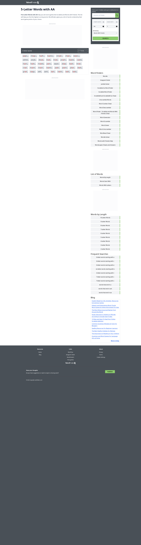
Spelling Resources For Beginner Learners (105, 328)
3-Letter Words (105, 245)
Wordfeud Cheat (105, 133)
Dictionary (96, 30)
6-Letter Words (105, 233)
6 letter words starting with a (105, 257)
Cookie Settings (101, 357)
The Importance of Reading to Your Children (105, 333)
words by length (105, 177)
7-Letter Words (105, 229)
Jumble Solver (105, 84)
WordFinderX (70, 357)
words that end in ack (105, 289)
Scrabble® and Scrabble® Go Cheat (105, 96)
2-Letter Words (105, 249)
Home (40, 352)
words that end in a (105, 285)
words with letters (105, 185)
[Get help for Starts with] (103, 21)
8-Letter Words (105, 225)
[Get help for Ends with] (117, 21)
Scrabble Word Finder (105, 92)
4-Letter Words (105, 241)
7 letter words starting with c (105, 277)
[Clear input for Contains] (103, 26)
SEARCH (105, 38)
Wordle (105, 76)
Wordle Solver (105, 137)
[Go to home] (32, 2)
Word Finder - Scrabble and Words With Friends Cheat (105, 112)
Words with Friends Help (105, 141)
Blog (40, 354)
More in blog (115, 341)
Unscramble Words (105, 100)
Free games (70, 360)
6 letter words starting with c (105, 261)
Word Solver (105, 125)
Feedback (110, 371)
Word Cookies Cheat (105, 104)
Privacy (101, 352)
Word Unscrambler (105, 129)
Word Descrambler (105, 108)
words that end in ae (105, 292)
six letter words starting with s (105, 269)
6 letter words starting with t (105, 273)
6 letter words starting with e (105, 265)
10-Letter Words (105, 218)
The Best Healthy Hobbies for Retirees (103, 331)
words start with (105, 181)
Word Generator (105, 117)
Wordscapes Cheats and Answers (105, 145)
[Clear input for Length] (117, 26)
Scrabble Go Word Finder (105, 88)
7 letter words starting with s (105, 281)
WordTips (70, 352)
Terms (101, 354)
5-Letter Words (105, 237)
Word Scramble (105, 121)
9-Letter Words (105, 221)
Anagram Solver (105, 80)
